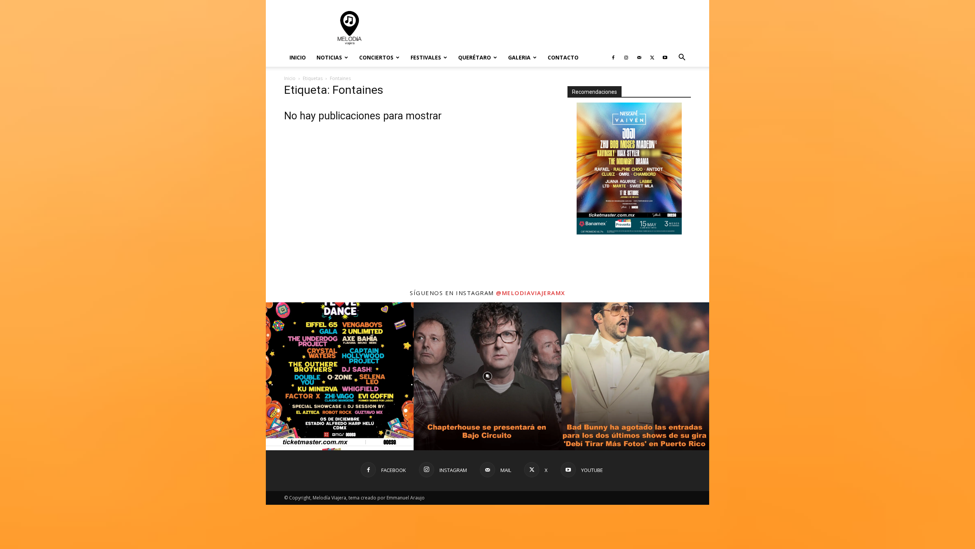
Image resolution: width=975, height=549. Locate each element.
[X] (652, 57)
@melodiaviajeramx (530, 293)
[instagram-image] (340, 377)
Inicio (297, 57)
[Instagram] (626, 57)
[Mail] (639, 57)
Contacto (563, 57)
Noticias (329, 57)
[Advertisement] (552, 28)
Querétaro (474, 57)
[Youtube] (665, 57)
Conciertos (376, 57)
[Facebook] (613, 57)
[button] (682, 58)
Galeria (519, 57)
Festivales (426, 57)
